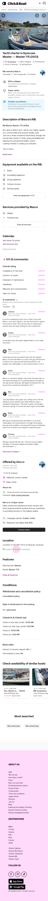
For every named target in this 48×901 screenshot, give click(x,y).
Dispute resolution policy (17, 810)
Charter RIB (12, 856)
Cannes (11, 840)
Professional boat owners (18, 786)
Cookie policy (13, 791)
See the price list (10, 244)
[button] (37, 16)
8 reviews (12, 62)
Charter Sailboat (14, 848)
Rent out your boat (15, 783)
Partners (11, 799)
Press (10, 780)
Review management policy (18, 813)
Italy (10, 835)
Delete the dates (9, 249)
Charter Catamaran (15, 854)
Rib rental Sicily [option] (32, 726)
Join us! (11, 802)
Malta (10, 827)
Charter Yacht (13, 859)
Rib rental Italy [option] (13, 726)
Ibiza (10, 837)
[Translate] (13, 306)
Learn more (11, 610)
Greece (11, 832)
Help (10, 772)
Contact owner (24, 530)
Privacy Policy (13, 788)
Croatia (11, 829)
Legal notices (13, 796)
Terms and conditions (16, 794)
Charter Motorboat (15, 851)
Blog (10, 804)
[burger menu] (40, 3)
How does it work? (15, 777)
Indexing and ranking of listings (20, 807)
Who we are (12, 775)
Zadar (10, 843)
